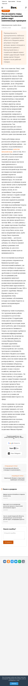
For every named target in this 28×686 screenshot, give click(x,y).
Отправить (8, 542)
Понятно (14, 683)
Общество (6, 10)
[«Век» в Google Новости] (14, 443)
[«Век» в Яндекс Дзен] (14, 448)
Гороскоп (4, 3)
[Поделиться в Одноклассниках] (8, 561)
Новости (4, 1)
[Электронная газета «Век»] (14, 8)
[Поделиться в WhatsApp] (19, 561)
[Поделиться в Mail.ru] (12, 561)
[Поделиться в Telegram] (15, 561)
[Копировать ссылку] (23, 561)
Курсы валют (11, 1)
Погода (19, 1)
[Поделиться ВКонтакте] (4, 561)
